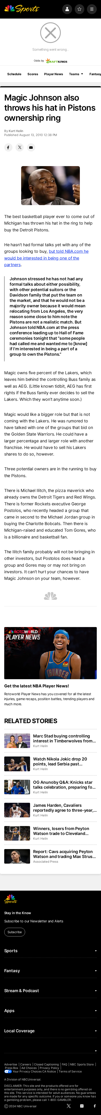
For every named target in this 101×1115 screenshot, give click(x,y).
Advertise (10, 1064)
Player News (53, 74)
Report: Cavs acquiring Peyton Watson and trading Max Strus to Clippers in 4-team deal (63, 854)
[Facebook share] (8, 147)
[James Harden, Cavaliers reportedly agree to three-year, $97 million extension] (17, 810)
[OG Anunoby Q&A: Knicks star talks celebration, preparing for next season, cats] (17, 787)
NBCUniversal (31, 1079)
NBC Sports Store (82, 1064)
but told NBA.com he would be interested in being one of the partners (46, 258)
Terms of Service (70, 1071)
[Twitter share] (20, 147)
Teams (74, 74)
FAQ (64, 1064)
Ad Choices (29, 1068)
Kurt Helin (16, 131)
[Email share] (31, 147)
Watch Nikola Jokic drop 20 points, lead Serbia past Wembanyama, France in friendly (60, 761)
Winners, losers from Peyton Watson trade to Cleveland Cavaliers (61, 831)
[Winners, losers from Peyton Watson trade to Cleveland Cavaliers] (17, 833)
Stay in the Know (17, 913)
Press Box (12, 1068)
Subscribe (15, 932)
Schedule (14, 74)
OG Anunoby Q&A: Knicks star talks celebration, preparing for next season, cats (63, 785)
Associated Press (45, 861)
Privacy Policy (49, 1068)
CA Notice (49, 1071)
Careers (25, 1064)
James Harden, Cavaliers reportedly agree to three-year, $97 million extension (63, 808)
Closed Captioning (46, 1064)
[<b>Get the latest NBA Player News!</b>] (50, 653)
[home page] (21, 9)
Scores (32, 74)
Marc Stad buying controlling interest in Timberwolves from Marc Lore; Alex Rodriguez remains (63, 738)
